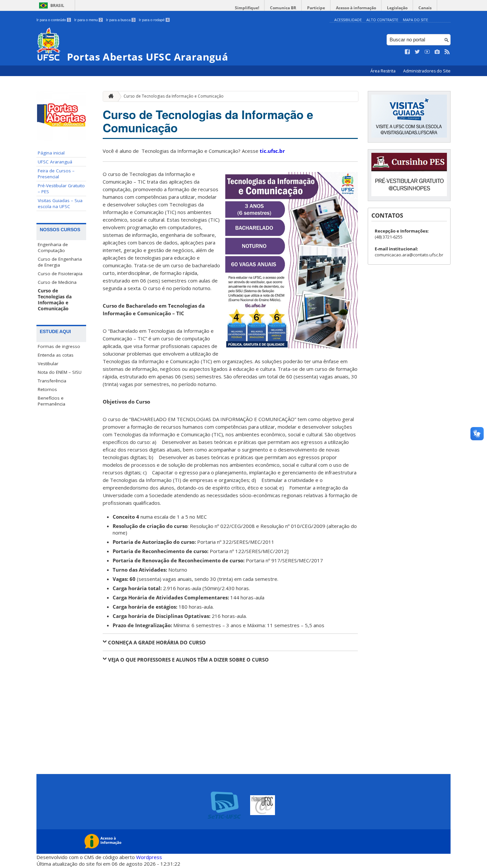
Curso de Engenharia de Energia (60, 262)
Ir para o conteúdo (53, 20)
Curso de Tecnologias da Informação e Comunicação (55, 300)
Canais (425, 8)
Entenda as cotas (56, 355)
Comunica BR (283, 8)
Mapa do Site (415, 19)
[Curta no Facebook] (407, 52)
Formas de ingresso (59, 346)
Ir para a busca (120, 20)
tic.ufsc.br (272, 151)
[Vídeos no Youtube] (427, 52)
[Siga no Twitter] (417, 52)
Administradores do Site (427, 71)
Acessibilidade (348, 19)
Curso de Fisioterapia (60, 274)
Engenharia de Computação (53, 247)
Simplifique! (247, 8)
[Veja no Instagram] (437, 52)
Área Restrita (383, 71)
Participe (316, 8)
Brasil (57, 5)
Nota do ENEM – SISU (59, 372)
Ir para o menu (88, 20)
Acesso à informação (356, 8)
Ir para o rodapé (154, 20)
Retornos (47, 389)
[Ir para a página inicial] (109, 96)
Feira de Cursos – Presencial (56, 174)
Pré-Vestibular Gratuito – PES (61, 189)
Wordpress (149, 857)
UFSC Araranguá (55, 162)
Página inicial (51, 153)
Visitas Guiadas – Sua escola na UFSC (60, 203)
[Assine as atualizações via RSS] (447, 52)
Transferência (52, 381)
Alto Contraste (382, 19)
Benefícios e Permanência (51, 401)
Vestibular (48, 364)
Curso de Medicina (57, 282)
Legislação (397, 8)
